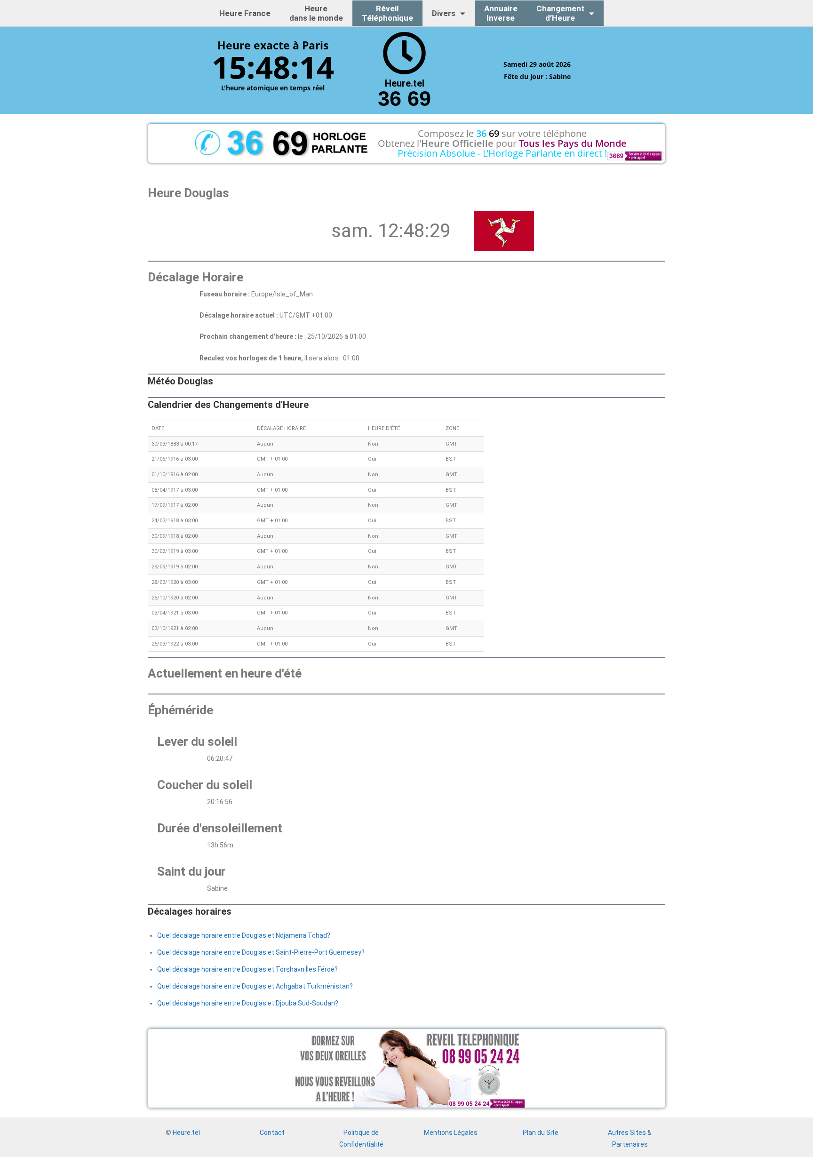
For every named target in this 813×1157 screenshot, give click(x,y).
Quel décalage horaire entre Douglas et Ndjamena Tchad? (243, 935)
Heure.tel (186, 1132)
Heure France (245, 13)
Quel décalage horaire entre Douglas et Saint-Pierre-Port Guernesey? (261, 952)
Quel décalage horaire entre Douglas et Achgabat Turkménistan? (255, 986)
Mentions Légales (451, 1132)
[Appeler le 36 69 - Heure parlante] (404, 53)
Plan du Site (540, 1132)
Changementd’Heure (560, 13)
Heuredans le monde (316, 13)
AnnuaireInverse (501, 13)
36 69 (404, 99)
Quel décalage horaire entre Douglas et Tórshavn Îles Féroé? (247, 969)
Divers (443, 13)
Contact (272, 1132)
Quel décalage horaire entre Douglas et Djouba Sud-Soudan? (247, 1003)
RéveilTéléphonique (387, 13)
